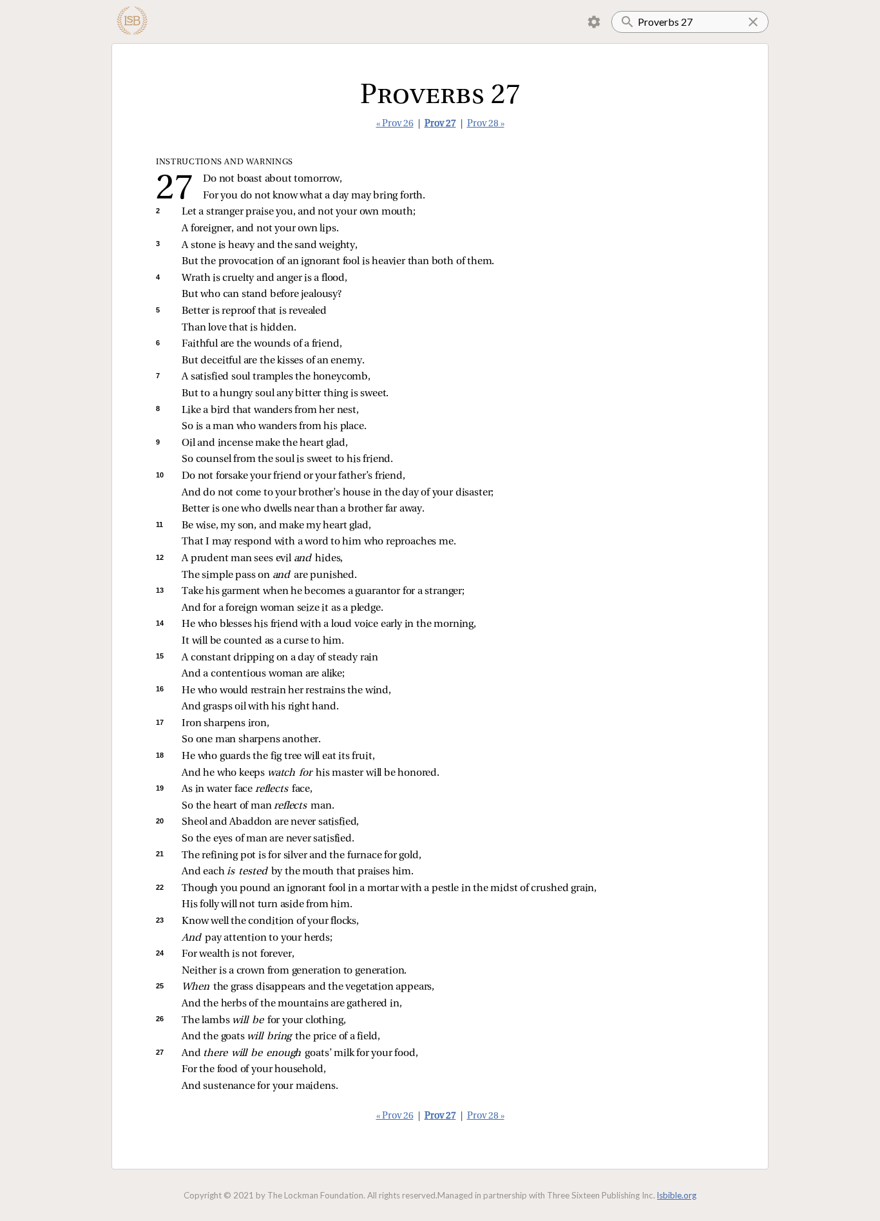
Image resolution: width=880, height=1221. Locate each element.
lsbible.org (676, 1195)
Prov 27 (440, 124)
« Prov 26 (395, 124)
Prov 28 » (485, 124)
